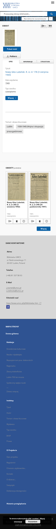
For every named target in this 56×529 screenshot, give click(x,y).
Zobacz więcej (13, 391)
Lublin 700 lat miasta (15, 377)
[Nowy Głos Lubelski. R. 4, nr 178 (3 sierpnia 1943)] (9, 38)
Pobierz (13, 56)
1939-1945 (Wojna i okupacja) (30, 126)
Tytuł (9, 407)
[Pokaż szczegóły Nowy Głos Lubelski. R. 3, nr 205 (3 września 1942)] (23, 221)
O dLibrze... (11, 479)
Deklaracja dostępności (16, 491)
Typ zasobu (11, 430)
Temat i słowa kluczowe (17, 418)
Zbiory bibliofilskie (14, 371)
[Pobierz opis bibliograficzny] (9, 221)
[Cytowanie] (50, 26)
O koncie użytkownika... (16, 468)
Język (9, 435)
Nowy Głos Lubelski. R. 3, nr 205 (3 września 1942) (16, 204)
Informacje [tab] (28, 62)
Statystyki (11, 485)
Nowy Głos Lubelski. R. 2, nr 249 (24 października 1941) (39, 204)
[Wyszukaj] (51, 13)
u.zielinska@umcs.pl (14, 290)
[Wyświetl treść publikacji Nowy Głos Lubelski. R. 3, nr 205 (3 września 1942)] (16, 221)
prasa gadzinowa (14, 131)
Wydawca (11, 424)
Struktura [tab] (45, 62)
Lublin (9, 126)
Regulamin (11, 462)
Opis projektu (12, 457)
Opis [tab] (11, 62)
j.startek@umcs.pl (13, 288)
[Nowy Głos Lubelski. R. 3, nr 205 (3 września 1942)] (16, 186)
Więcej (44, 228)
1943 (7, 83)
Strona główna (12, 333)
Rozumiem (32, 521)
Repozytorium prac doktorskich (20, 360)
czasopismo (10, 91)
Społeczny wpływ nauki (16, 383)
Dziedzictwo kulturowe (16, 349)
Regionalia (11, 366)
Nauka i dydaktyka (14, 354)
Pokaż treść (12, 49)
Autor (9, 413)
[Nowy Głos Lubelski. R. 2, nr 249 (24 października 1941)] (39, 186)
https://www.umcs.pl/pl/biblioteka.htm (22, 303)
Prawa (9, 441)
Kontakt (10, 474)
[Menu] (52, 2)
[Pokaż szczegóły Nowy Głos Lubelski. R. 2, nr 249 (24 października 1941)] (46, 221)
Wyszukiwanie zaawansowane (35, 19)
